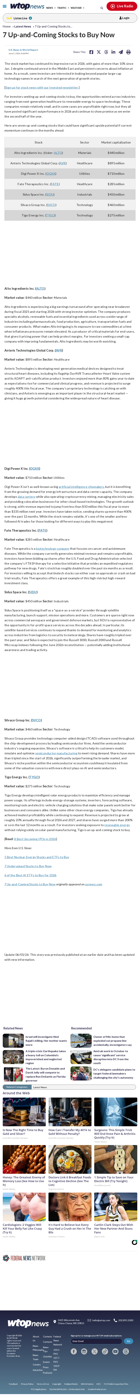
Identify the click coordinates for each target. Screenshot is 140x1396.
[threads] (126, 1351)
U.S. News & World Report (23, 49)
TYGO (50, 215)
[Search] (102, 8)
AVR (62, 163)
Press (45, 1367)
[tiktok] (105, 1351)
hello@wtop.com (101, 1320)
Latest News (40, 1087)
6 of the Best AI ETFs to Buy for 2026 (30, 875)
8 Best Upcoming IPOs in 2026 (35, 839)
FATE (55, 184)
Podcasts (47, 1372)
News (49, 8)
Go (128, 1341)
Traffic (61, 8)
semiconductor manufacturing (56, 753)
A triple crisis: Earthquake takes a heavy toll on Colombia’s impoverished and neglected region (46, 1057)
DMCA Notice (87, 1384)
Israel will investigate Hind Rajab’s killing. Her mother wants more (46, 1040)
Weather (76, 8)
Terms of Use (43, 1384)
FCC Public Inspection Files (116, 1384)
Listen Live (20, 18)
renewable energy (117, 825)
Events (46, 1362)
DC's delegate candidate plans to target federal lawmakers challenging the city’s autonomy (114, 1073)
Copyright (56, 1384)
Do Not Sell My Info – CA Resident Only (67, 1389)
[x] (95, 1351)
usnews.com (93, 884)
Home (7, 26)
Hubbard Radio (71, 1384)
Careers (37, 1364)
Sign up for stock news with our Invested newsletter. (42, 87)
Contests (47, 1336)
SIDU (50, 194)
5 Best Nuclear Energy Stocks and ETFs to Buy (36, 857)
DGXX (50, 173)
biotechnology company (52, 548)
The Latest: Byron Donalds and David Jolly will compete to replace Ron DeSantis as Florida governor (46, 1074)
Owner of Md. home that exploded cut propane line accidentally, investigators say (112, 1040)
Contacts (47, 1341)
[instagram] (84, 1351)
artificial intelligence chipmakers (81, 487)
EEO (99, 1384)
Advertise (38, 1370)
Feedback (13, 1384)
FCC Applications (38, 1389)
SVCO (51, 205)
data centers (27, 496)
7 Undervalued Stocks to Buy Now (28, 866)
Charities (47, 1356)
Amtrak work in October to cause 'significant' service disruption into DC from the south (111, 1057)
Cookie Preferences (97, 1389)
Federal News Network (57, 1340)
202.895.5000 (125, 1320)
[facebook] (74, 1351)
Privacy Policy (27, 1384)
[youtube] (115, 1351)
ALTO (58, 153)
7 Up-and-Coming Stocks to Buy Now (29, 884)
